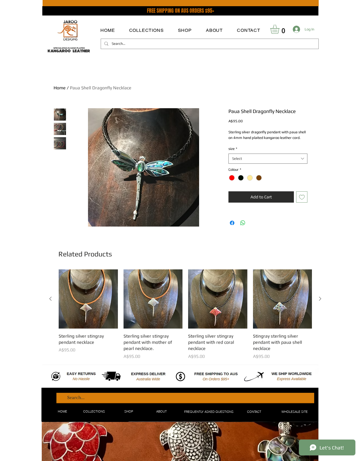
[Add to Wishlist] (302, 197)
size (232, 149)
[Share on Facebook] (232, 223)
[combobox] (267, 159)
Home (60, 87)
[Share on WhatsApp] (242, 223)
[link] (280, 29)
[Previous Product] (50, 298)
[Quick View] (88, 299)
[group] (185, 314)
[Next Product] (320, 298)
